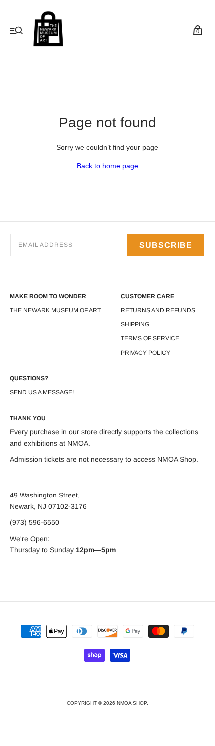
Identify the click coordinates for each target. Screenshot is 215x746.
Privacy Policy (145, 352)
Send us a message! (42, 392)
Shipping (135, 324)
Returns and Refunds (158, 310)
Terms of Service (150, 338)
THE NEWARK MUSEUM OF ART (55, 310)
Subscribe (166, 245)
